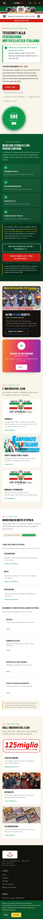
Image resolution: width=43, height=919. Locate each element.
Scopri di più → (9, 464)
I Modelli (5, 881)
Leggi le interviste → (11, 801)
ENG (35, 3)
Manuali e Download (9, 887)
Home (4, 875)
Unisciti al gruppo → (16, 331)
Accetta (16, 915)
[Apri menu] (4, 3)
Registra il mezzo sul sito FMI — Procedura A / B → (21, 247)
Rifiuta (6, 915)
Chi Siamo (5, 878)
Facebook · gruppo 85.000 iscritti (13, 898)
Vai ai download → (10, 499)
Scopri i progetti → (10, 835)
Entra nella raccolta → (12, 767)
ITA (30, 3)
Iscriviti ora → (11, 87)
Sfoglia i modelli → (10, 430)
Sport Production (8, 884)
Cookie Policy (30, 907)
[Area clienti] (40, 3)
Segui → (21, 367)
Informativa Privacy (9, 910)
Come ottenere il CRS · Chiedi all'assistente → (21, 257)
